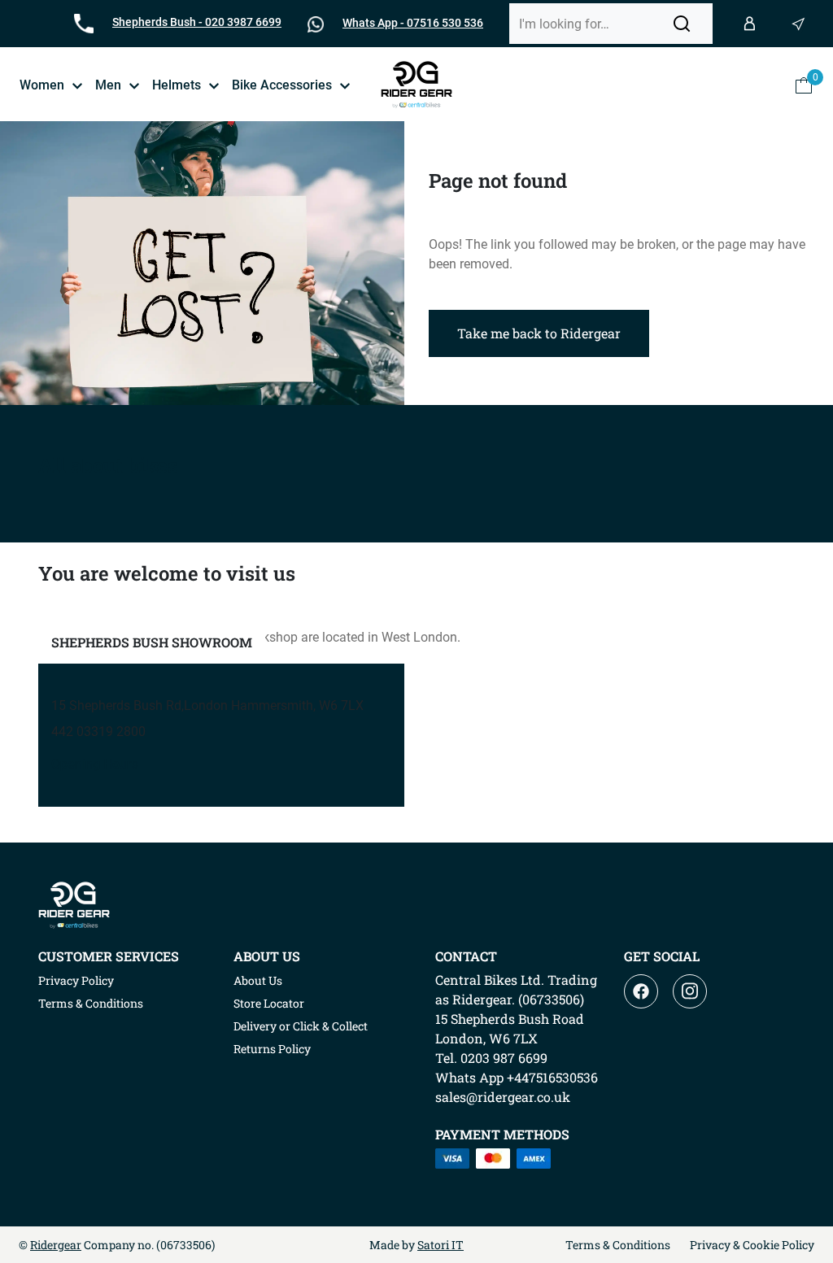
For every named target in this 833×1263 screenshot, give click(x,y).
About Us (257, 980)
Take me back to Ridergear (539, 333)
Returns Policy (272, 1048)
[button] (681, 23)
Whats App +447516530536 (516, 1077)
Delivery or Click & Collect (300, 1026)
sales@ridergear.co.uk (502, 1096)
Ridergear (55, 1244)
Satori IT (440, 1244)
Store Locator (268, 1003)
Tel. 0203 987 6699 (491, 1057)
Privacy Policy (76, 980)
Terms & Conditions (90, 1003)
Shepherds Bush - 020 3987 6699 (196, 21)
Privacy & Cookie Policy (752, 1244)
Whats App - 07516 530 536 (412, 22)
